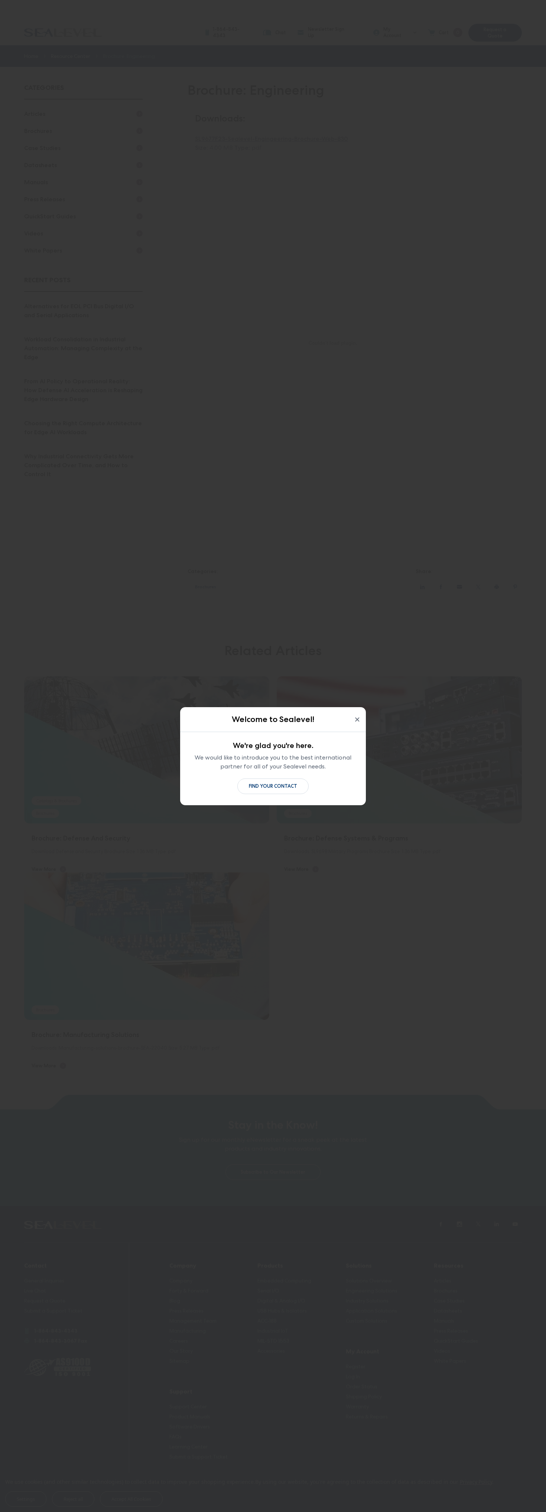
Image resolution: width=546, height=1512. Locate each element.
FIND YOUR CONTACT (273, 786)
